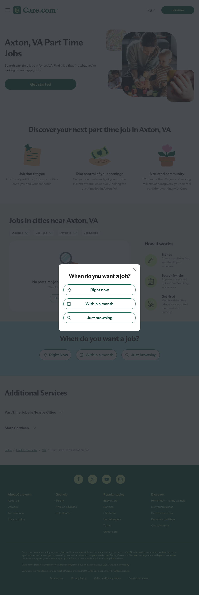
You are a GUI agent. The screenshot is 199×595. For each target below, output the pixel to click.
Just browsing (99, 317)
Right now (99, 289)
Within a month (99, 303)
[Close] (135, 270)
